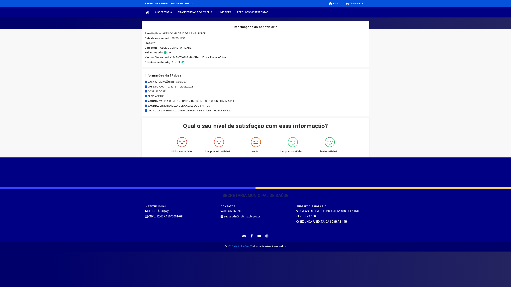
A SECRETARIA (163, 12)
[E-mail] (244, 236)
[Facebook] (251, 236)
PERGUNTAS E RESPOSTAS (252, 12)
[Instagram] (266, 236)
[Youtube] (259, 236)
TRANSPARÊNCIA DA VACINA (195, 12)
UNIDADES (225, 12)
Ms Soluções (241, 246)
